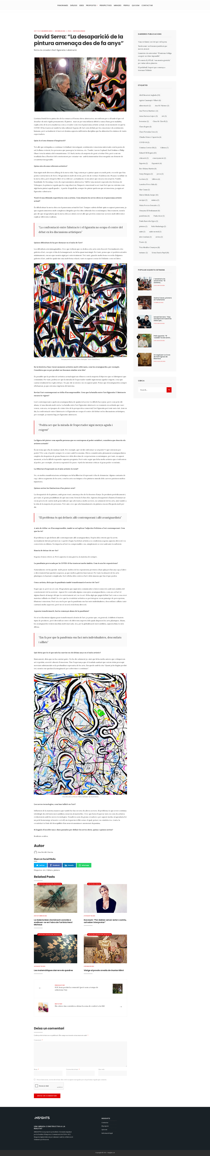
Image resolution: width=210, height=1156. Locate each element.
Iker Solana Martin (147, 169)
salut (142, 232)
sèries (159, 237)
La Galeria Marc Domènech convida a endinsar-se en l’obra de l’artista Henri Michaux (53, 922)
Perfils (126, 5)
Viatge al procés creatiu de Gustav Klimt (104, 970)
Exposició (157, 163)
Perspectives (106, 5)
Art (44, 870)
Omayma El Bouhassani (149, 211)
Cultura (49, 870)
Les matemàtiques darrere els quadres (53, 970)
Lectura (143, 179)
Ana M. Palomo (162, 106)
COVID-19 (144, 142)
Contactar (147, 5)
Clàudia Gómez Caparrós (150, 137)
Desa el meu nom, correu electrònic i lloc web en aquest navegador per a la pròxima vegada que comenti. (72, 1080)
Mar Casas (144, 190)
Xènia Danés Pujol (160, 253)
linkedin (71, 865)
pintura (56, 870)
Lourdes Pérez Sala (148, 184)
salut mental (155, 232)
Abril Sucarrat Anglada (149, 95)
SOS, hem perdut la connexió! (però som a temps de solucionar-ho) (76, 987)
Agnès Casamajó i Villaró (150, 100)
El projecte (105, 1126)
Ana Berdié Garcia (46, 31)
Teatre (143, 242)
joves (160, 174)
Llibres (156, 179)
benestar (144, 121)
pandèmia (144, 216)
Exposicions (49, 884)
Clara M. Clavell (160, 121)
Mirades (117, 5)
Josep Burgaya (146, 174)
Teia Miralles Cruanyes (149, 247)
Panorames (62, 5)
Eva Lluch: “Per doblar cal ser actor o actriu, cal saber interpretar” (105, 921)
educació (144, 158)
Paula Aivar (159, 216)
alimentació (145, 106)
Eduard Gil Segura (147, 153)
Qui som (135, 5)
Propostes (91, 5)
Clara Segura (145, 127)
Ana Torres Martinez (148, 111)
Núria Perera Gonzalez (149, 205)
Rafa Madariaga (158, 226)
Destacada (76, 31)
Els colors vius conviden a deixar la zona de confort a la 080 (80, 1005)
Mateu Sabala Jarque (148, 195)
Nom (36, 1069)
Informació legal (107, 1133)
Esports (143, 163)
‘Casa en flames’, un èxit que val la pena (152, 42)
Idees (81, 5)
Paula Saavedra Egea (148, 221)
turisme (143, 253)
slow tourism (145, 237)
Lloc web (101, 1069)
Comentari (38, 1040)
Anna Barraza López (148, 116)
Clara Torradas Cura (148, 132)
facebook (56, 865)
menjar (143, 200)
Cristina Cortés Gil (147, 148)
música (155, 200)
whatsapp (85, 865)
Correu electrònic (73, 1069)
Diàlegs (73, 5)
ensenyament (159, 158)
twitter (42, 865)
